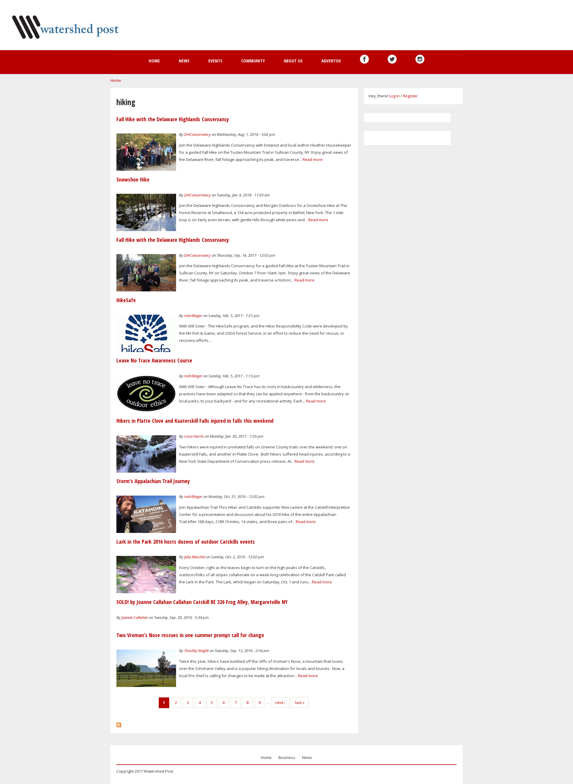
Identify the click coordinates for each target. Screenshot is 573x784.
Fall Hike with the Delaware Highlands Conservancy (172, 119)
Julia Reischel (194, 556)
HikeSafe (126, 300)
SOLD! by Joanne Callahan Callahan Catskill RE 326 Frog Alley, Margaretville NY (202, 601)
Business (286, 757)
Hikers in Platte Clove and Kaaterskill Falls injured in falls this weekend (194, 420)
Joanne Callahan (134, 617)
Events (215, 61)
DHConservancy (197, 134)
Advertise (331, 61)
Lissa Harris (194, 436)
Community (253, 61)
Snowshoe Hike (133, 179)
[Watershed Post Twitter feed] (392, 59)
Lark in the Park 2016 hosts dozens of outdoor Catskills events (185, 541)
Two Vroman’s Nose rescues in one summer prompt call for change (190, 635)
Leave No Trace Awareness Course (154, 360)
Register (410, 96)
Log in (394, 96)
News (184, 61)
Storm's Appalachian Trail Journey (153, 481)
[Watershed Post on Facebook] (364, 59)
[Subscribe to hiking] (118, 723)
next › (280, 702)
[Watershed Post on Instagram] (419, 59)
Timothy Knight (196, 650)
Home (154, 61)
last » (299, 702)
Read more (313, 159)
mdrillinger (193, 315)
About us (293, 61)
